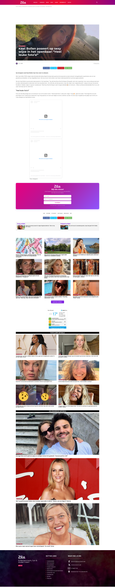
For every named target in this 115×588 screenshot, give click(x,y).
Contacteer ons (51, 572)
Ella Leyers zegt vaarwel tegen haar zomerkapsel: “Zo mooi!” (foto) (35, 546)
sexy (71, 213)
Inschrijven (57, 202)
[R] (17, 63)
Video (46, 252)
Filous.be (49, 578)
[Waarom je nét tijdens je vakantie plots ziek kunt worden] (86, 246)
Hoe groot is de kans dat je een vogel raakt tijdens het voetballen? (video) (55, 255)
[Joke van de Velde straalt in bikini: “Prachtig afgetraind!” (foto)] (57, 288)
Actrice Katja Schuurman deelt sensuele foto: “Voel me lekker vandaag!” (75, 381)
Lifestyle (18, 252)
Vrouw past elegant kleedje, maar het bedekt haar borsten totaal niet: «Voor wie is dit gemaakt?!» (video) (78, 357)
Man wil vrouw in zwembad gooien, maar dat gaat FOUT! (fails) (83, 225)
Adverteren (50, 568)
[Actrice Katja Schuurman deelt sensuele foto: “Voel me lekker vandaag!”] (78, 370)
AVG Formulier (50, 563)
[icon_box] (76, 561)
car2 (44, 213)
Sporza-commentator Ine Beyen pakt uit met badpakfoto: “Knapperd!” (27, 276)
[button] (97, 2)
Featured (48, 213)
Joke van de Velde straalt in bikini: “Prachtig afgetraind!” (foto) (55, 297)
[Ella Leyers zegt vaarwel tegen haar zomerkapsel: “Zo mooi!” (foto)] (57, 524)
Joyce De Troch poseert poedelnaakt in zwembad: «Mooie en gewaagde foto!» (34, 381)
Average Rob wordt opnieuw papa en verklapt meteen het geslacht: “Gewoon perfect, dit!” (42, 456)
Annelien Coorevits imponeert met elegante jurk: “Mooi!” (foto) (86, 297)
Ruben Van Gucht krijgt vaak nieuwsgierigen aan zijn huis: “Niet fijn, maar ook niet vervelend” (28, 297)
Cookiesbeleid (50, 561)
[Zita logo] (23, 2)
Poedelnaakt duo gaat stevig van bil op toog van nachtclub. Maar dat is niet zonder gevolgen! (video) (35, 407)
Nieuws (20, 6)
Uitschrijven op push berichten (55, 570)
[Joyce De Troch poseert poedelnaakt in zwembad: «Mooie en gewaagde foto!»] (36, 370)
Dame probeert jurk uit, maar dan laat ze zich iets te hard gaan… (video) (86, 276)
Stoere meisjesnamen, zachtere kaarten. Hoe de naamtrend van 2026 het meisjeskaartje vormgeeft (28, 255)
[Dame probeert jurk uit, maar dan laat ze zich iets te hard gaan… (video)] (86, 267)
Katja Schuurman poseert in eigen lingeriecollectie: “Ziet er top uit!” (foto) (40, 226)
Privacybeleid (50, 565)
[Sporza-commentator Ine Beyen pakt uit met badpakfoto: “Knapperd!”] (29, 267)
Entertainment (24, 6)
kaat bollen (60, 213)
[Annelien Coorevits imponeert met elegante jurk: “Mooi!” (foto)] (86, 288)
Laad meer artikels (57, 302)
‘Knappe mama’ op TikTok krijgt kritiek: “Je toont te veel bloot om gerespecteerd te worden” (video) (77, 407)
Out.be (48, 576)
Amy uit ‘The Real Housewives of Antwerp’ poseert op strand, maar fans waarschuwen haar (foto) (56, 276)
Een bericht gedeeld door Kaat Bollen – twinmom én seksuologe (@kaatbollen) (46, 136)
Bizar (60, 354)
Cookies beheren (51, 567)
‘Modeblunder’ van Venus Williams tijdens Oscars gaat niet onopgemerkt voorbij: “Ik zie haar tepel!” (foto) (35, 357)
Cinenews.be (50, 574)
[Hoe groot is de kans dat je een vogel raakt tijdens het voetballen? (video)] (57, 246)
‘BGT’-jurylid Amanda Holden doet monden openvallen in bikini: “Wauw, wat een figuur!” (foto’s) (43, 501)
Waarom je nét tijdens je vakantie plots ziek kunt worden (86, 255)
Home (17, 6)
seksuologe (66, 213)
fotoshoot (53, 213)
